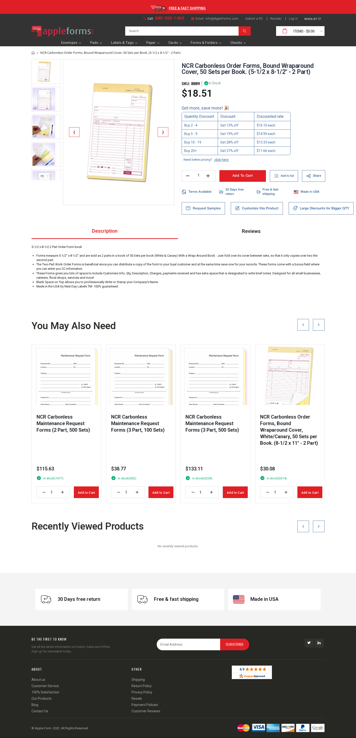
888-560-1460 (169, 18)
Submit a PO (254, 18)
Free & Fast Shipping (187, 8)
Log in (293, 18)
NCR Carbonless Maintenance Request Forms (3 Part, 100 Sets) (138, 423)
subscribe (235, 644)
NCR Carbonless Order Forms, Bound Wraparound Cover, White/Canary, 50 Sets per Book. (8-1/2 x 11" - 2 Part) (289, 430)
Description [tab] (104, 231)
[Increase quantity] (62, 492)
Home (33, 52)
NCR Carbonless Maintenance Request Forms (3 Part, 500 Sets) (212, 423)
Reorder (276, 18)
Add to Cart (86, 492)
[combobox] (180, 31)
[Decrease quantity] (44, 492)
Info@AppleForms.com (222, 18)
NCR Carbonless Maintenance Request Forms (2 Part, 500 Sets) (63, 423)
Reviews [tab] (251, 231)
